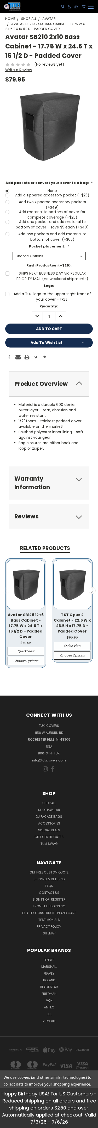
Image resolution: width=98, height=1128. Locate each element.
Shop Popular (49, 810)
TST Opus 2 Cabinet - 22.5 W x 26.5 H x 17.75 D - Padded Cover (72, 623)
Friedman (49, 993)
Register (58, 899)
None (52, 190)
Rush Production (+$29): (49, 265)
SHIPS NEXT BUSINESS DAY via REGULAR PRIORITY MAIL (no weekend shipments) (52, 276)
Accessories (49, 823)
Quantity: (49, 306)
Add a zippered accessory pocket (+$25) (52, 195)
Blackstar (49, 987)
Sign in (39, 899)
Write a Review (18, 69)
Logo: (49, 285)
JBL (49, 1014)
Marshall (49, 966)
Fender (49, 960)
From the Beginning (49, 906)
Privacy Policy (49, 926)
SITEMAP (49, 933)
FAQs (49, 886)
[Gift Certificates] (75, 6)
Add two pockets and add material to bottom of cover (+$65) (52, 236)
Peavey (49, 973)
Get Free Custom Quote (49, 872)
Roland (49, 980)
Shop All (49, 803)
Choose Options (25, 661)
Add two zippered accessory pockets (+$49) (52, 204)
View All (49, 1021)
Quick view (26, 651)
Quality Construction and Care (49, 913)
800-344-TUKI (49, 753)
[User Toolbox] (69, 6)
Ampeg (49, 1007)
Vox (49, 1000)
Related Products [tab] (45, 548)
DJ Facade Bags (49, 816)
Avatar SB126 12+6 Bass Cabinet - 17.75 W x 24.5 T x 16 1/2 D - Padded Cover (26, 625)
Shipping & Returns (49, 879)
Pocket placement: (49, 246)
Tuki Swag (49, 843)
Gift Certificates (49, 837)
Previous (6, 590)
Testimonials (49, 920)
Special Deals (49, 830)
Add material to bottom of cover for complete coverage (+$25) (52, 214)
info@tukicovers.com (49, 760)
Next (92, 590)
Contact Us (49, 892)
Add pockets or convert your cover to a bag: (49, 182)
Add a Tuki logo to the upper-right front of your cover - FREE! (52, 296)
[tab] (49, 383)
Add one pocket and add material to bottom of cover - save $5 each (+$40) (52, 224)
